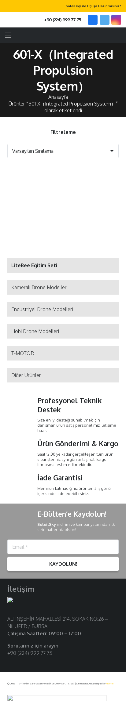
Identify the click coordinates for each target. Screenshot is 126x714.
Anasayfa (58, 97)
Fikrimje (109, 683)
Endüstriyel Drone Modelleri (42, 309)
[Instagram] (116, 20)
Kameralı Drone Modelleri (39, 287)
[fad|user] (103, 35)
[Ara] (18, 19)
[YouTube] (30, 663)
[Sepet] (118, 35)
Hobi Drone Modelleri (35, 331)
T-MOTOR (22, 353)
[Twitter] (104, 20)
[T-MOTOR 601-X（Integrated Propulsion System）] (34, 184)
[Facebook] (93, 20)
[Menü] (8, 35)
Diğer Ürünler (26, 375)
